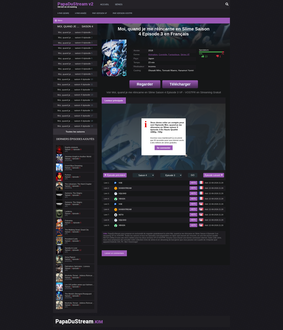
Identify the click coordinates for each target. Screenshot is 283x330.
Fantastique (173, 54)
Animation (153, 54)
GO (192, 175)
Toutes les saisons (75, 131)
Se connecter (163, 148)
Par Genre (63, 13)
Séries (118, 4)
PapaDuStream (79, 321)
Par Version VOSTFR (122, 13)
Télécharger (180, 84)
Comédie (163, 54)
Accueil (104, 4)
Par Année (81, 13)
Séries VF (185, 54)
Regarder (145, 84)
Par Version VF (99, 13)
